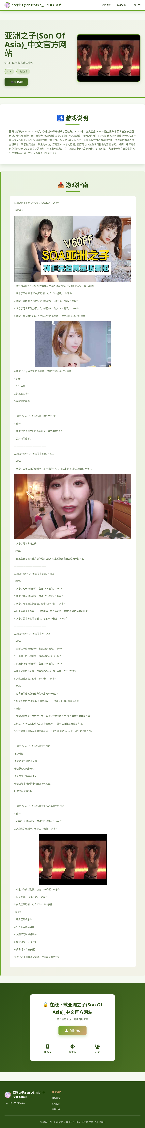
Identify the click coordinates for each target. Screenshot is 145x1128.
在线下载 (135, 5)
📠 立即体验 (17, 81)
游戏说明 (106, 5)
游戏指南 (121, 5)
